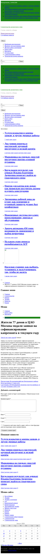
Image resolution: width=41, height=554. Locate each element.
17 (4, 536)
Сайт (2, 421)
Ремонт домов (9, 515)
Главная (7, 294)
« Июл (20, 543)
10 (4, 533)
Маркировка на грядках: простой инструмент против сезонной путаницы (22, 159)
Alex (2, 337)
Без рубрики (9, 496)
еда (6, 501)
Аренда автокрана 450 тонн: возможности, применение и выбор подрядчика (19, 231)
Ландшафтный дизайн (12, 506)
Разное (7, 303)
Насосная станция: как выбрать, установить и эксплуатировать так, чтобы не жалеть (22, 269)
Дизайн (7, 299)
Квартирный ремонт (11, 503)
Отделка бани (9, 53)
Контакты (8, 51)
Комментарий (6, 399)
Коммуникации (10, 505)
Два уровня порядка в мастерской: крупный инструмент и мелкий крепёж (19, 10)
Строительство (9, 296)
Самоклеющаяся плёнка (12, 54)
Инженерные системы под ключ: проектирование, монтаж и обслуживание (22, 217)
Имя (3, 414)
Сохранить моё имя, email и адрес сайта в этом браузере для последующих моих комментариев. (20, 426)
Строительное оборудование (14, 517)
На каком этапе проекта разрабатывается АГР (17, 242)
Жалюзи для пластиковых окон (15, 46)
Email (3, 418)
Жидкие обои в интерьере (13, 47)
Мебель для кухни (10, 508)
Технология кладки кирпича (14, 56)
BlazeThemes (12, 550)
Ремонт (7, 297)
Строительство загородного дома (11, 27)
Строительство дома (11, 520)
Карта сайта (8, 49)
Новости (7, 301)
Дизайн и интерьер (11, 499)
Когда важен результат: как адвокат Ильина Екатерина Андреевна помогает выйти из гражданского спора (22, 17)
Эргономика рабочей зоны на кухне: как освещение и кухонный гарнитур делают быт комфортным (21, 203)
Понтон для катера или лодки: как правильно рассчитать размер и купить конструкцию (22, 188)
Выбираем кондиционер (12, 44)
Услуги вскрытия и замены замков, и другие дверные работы (22, 134)
